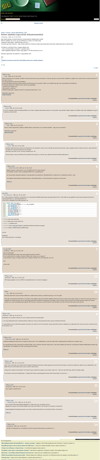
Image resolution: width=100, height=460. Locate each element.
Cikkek (11, 16)
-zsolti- (5, 76)
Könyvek (32, 16)
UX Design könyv (5, 457)
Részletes (3, 19)
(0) (73, 443)
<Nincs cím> (6, 74)
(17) (77, 455)
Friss (36, 16)
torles (6, 291)
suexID (7, 108)
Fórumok (16, 16)
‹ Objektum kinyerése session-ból (9, 60)
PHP (25, 32)
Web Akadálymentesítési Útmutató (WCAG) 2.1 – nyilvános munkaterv (18, 443)
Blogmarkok (6, 16)
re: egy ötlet (7, 249)
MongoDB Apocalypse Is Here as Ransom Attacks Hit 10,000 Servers (17, 445)
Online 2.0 (9, 181)
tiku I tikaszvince (8, 195)
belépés (88, 98)
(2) (65, 445)
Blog (2, 16)
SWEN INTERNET (6, 94)
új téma (95, 100)
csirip (96, 67)
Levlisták (20, 16)
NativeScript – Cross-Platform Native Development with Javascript (17, 452)
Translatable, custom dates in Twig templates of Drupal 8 (15, 450)
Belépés (3, 13)
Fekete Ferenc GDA (13, 168)
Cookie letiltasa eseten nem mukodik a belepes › (31, 60)
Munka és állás (26, 16)
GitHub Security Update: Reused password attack (13, 455)
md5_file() (15, 225)
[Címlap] (6, 4)
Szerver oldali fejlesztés (17, 32)
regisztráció (10, 13)
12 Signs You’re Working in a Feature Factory (12, 448)
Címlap (3, 32)
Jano (7, 293)
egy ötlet (5, 193)
